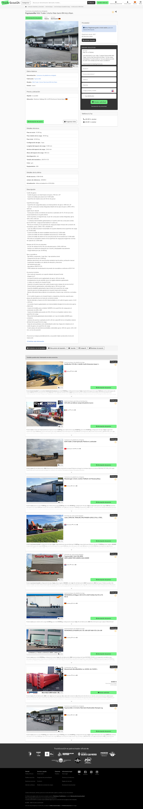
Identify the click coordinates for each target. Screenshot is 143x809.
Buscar (92, 2)
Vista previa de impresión (58, 348)
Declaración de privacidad (99, 106)
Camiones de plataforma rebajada (46, 75)
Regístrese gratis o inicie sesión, (98, 27)
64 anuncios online (87, 36)
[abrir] (71, 396)
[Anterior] (27, 44)
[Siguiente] (77, 44)
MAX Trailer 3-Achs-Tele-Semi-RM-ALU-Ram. (44, 82)
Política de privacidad (55, 805)
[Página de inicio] (25, 6)
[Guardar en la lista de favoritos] (113, 12)
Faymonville (37, 79)
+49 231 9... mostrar (90, 119)
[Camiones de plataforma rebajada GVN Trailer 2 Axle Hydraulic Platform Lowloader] (44, 453)
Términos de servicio (67, 805)
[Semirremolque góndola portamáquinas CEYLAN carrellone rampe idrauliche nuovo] (44, 414)
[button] (140, 2)
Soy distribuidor (89, 96)
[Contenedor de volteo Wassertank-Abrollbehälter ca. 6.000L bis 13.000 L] (44, 680)
